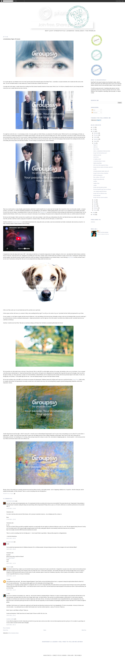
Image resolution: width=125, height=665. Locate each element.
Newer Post (5, 630)
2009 (94, 214)
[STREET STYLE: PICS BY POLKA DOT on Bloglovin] (96, 120)
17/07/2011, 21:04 (11, 508)
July (95, 143)
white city (95, 147)
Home (45, 630)
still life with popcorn (97, 175)
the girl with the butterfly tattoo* (100, 153)
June (95, 200)
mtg (7, 579)
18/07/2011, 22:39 (11, 575)
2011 (94, 131)
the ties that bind (96, 195)
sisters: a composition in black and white (101, 151)
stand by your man (97, 155)
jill (7, 593)
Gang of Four (75, 379)
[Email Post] (14, 493)
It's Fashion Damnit (10, 558)
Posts (94, 110)
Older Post (84, 630)
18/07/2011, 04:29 (11, 538)
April (95, 204)
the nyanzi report (9, 541)
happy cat (95, 145)
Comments (95, 112)
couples (94, 185)
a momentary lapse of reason (11, 39)
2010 (94, 212)
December (96, 133)
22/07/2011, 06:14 (11, 624)
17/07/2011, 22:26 (11, 519)
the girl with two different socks (100, 193)
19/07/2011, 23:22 (11, 615)
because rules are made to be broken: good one (103, 167)
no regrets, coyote (97, 159)
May (95, 202)
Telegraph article (43, 212)
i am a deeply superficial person (99, 191)
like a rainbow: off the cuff (99, 177)
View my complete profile (103, 234)
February (96, 208)
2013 (94, 127)
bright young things (97, 163)
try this (94, 169)
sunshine (95, 181)
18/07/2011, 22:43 (11, 590)
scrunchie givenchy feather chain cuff (101, 171)
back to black (96, 149)
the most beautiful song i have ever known (102, 189)
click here (93, 221)
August (95, 141)
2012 (94, 129)
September (96, 139)
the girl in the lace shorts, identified (100, 173)
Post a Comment (6, 628)
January (95, 210)
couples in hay (96, 183)
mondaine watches (10, 619)
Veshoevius (8, 566)
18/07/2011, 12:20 (11, 563)
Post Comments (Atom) (14, 633)
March (95, 206)
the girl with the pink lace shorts (100, 187)
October (95, 137)
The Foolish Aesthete (10, 501)
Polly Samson (70, 257)
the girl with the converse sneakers (100, 197)
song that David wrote (17, 221)
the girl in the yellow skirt (98, 179)
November (96, 135)
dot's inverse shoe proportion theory (100, 165)
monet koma (96, 157)
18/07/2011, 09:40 (11, 549)
